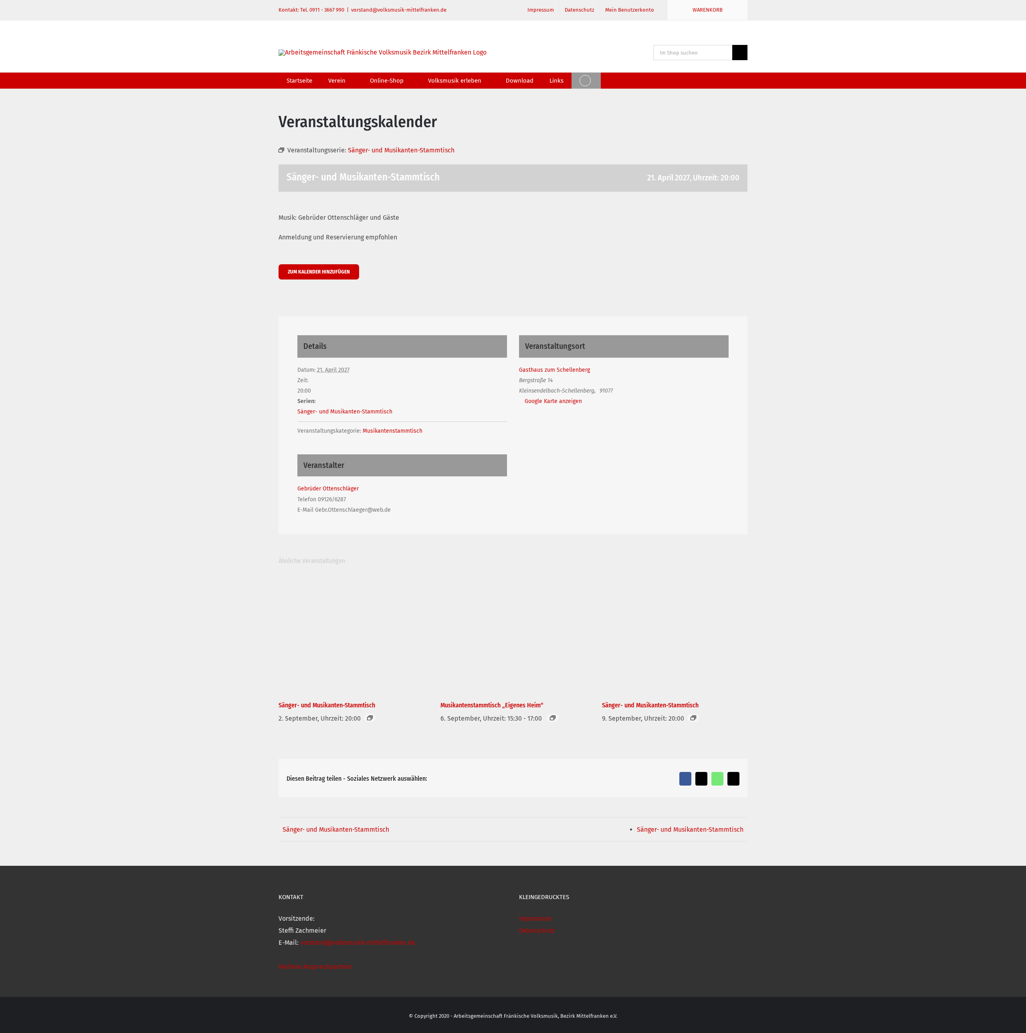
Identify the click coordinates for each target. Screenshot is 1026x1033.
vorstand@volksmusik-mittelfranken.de (398, 10)
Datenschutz (537, 930)
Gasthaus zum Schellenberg (554, 370)
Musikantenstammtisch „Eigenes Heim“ (491, 705)
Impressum (535, 918)
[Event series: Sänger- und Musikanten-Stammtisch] (370, 717)
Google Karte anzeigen (553, 401)
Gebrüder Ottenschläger (328, 488)
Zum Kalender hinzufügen (319, 272)
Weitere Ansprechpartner (315, 966)
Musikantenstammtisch (392, 430)
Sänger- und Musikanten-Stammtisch (344, 411)
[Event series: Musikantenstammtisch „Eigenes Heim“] (552, 717)
